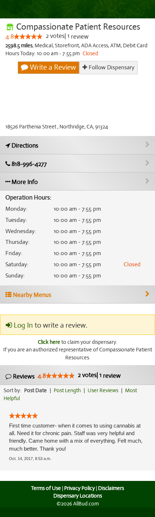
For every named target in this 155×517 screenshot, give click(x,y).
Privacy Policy (79, 488)
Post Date (35, 390)
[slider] (28, 36)
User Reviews (103, 390)
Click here (49, 342)
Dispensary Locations (77, 495)
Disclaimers (111, 488)
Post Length (67, 390)
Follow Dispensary (110, 67)
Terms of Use (46, 488)
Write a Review (52, 67)
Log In (22, 325)
